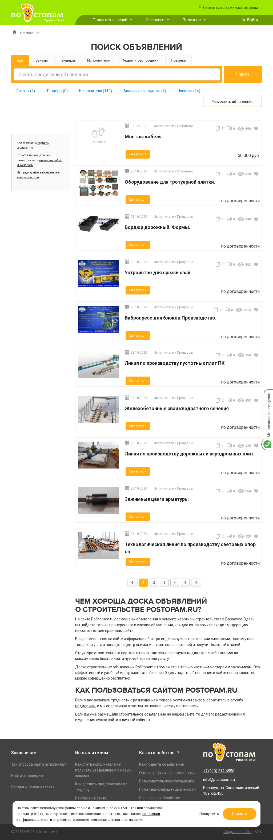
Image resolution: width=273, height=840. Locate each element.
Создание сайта (237, 832)
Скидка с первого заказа (33, 786)
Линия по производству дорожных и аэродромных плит (189, 454)
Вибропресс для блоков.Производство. (170, 318)
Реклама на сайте (90, 798)
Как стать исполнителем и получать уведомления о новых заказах (103, 770)
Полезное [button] (191, 20)
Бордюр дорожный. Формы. (157, 227)
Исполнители (98, 60)
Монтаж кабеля (143, 136)
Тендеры (67, 60)
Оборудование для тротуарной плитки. (170, 182)
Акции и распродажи (141, 60)
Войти (252, 20)
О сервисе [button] (155, 20)
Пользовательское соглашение (166, 781)
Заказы (41, 60)
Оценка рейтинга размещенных (167, 773)
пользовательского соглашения (116, 820)
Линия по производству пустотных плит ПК (174, 363)
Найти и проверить (28, 775)
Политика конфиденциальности (167, 789)
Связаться (138, 154)
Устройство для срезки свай (157, 272)
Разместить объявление (232, 102)
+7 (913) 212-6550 (218, 771)
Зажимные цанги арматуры (157, 499)
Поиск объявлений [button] (110, 20)
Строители (185, 126)
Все (20, 60)
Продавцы (185, 217)
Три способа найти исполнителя (39, 764)
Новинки (178, 60)
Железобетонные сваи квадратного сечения (177, 408)
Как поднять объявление (161, 764)
